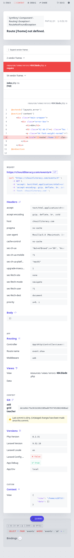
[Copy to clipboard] (64, 178)
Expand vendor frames (19, 50)
